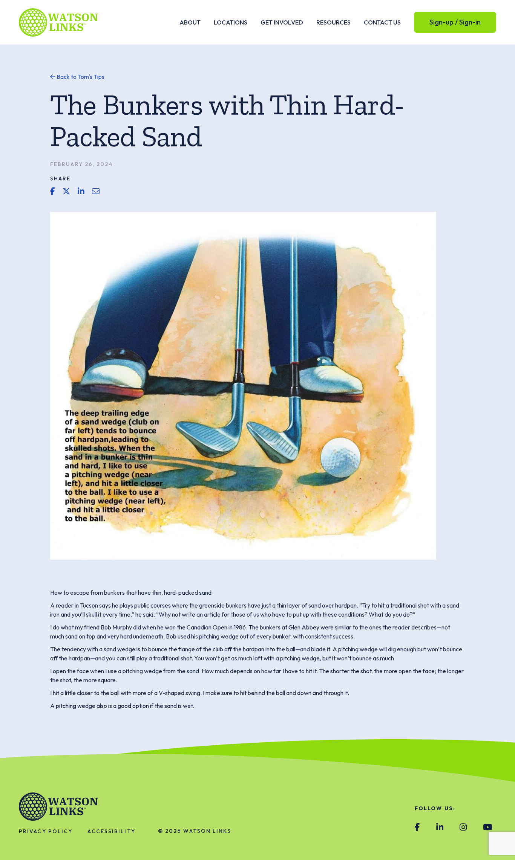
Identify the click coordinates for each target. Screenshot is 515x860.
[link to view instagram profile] (463, 827)
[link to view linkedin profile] (439, 827)
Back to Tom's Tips (79, 76)
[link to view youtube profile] (487, 827)
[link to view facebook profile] (417, 827)
